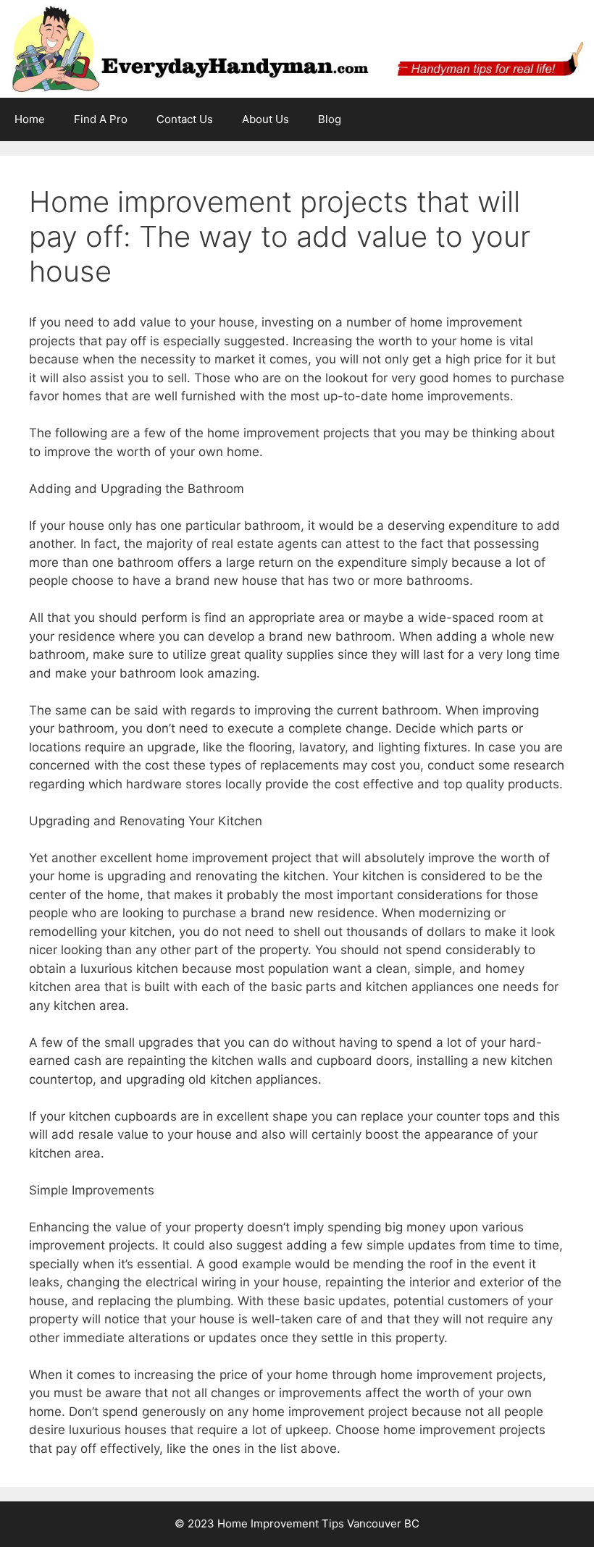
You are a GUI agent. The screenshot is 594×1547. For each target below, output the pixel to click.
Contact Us (184, 119)
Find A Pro (100, 119)
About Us (265, 119)
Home (29, 119)
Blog (329, 119)
